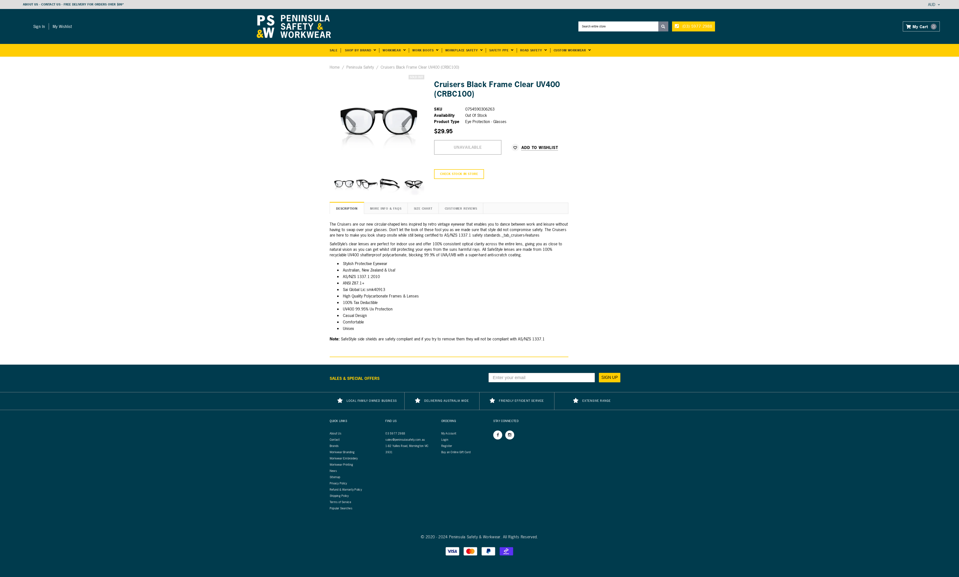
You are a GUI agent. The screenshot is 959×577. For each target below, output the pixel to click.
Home (335, 67)
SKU (438, 109)
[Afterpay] (506, 551)
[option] (378, 121)
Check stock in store (459, 174)
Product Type (446, 121)
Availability (444, 115)
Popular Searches (341, 508)
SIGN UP (609, 377)
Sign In (39, 26)
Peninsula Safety (360, 67)
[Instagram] (509, 435)
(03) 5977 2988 (696, 26)
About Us (30, 4)
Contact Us (50, 4)
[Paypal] (489, 551)
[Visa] (453, 551)
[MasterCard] (471, 551)
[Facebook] (497, 435)
